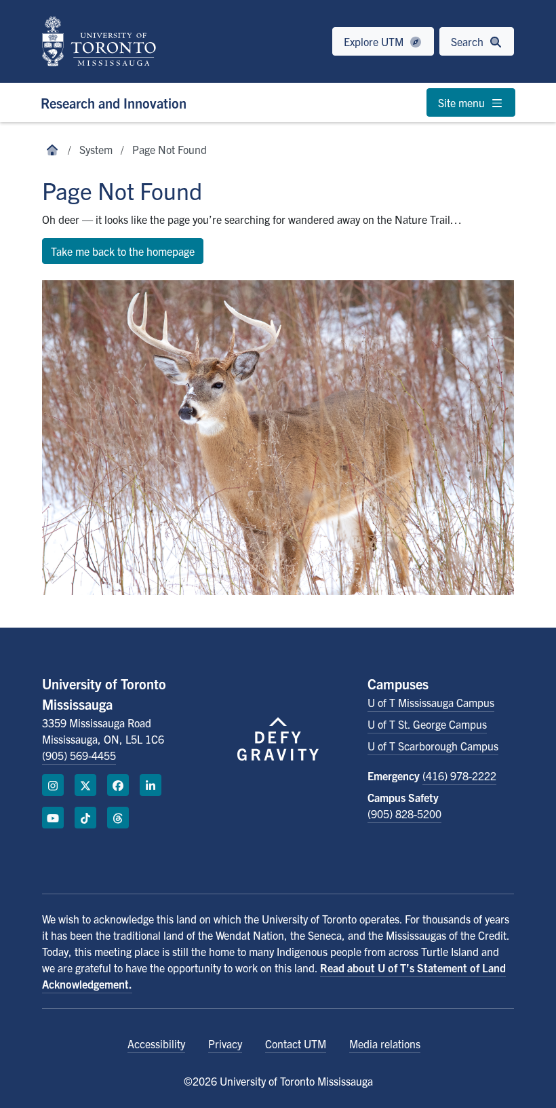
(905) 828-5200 (404, 813)
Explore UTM (375, 41)
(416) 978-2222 (459, 775)
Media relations (384, 1043)
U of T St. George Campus (427, 724)
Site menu (463, 102)
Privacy (225, 1043)
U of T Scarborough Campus (433, 745)
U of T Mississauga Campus (431, 702)
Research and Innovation (113, 102)
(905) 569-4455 (79, 755)
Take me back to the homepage (123, 251)
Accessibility (156, 1043)
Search (468, 41)
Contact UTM (295, 1043)
